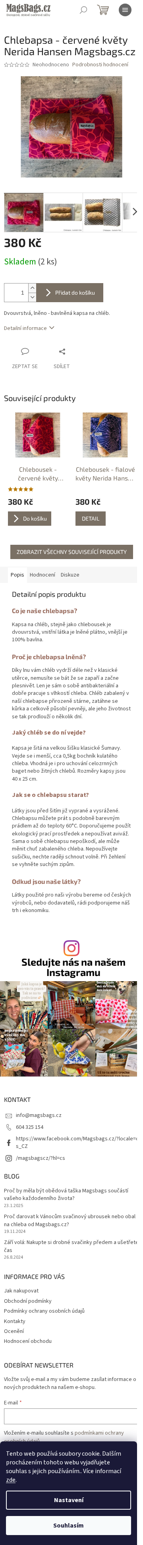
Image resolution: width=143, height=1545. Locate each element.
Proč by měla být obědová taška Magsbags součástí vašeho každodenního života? (66, 1194)
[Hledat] (83, 10)
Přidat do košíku (75, 292)
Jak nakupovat (21, 1291)
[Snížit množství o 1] (32, 297)
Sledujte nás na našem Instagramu (73, 967)
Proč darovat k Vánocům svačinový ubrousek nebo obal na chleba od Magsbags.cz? (69, 1220)
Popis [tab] (17, 575)
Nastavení (68, 1500)
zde (10, 1480)
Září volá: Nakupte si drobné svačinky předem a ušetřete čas (71, 1246)
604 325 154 (29, 1127)
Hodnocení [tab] (42, 575)
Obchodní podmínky (28, 1301)
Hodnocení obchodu (28, 1341)
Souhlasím (68, 1525)
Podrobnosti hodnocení (100, 65)
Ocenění (14, 1331)
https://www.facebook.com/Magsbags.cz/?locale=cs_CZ (77, 1142)
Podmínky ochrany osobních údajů (44, 1311)
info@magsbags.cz (39, 1115)
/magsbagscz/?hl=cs (40, 1158)
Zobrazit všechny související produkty (72, 551)
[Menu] (125, 10)
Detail (90, 518)
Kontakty (14, 1321)
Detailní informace (25, 328)
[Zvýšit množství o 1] (32, 288)
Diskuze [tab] (70, 575)
